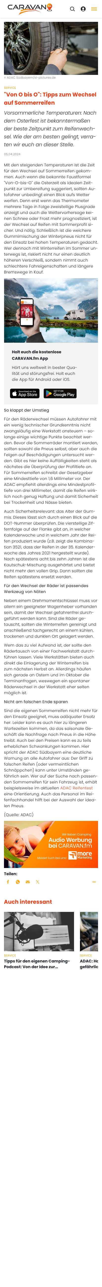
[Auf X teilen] (38, 882)
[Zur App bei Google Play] (60, 393)
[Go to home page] (30, 9)
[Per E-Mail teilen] (28, 882)
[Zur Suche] (72, 9)
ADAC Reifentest (76, 788)
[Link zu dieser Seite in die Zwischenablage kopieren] (94, 882)
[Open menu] (94, 9)
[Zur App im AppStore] (25, 393)
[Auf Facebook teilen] (8, 882)
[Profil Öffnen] (83, 9)
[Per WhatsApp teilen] (18, 882)
